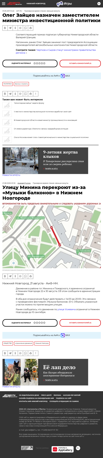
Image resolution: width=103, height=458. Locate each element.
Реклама (57, 395)
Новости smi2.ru (11, 175)
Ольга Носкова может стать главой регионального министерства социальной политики (51, 137)
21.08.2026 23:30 (8, 183)
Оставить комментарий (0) (80, 63)
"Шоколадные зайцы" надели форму (29, 103)
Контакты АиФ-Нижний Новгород (33, 401)
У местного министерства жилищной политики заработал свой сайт (42, 112)
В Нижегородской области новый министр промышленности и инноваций (45, 120)
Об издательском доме (29, 395)
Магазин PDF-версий (71, 395)
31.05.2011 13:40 (8, 11)
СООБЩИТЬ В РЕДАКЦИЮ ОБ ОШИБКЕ (64, 401)
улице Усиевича (66, 309)
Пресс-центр (46, 395)
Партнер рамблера (42, 448)
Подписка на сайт (63, 398)
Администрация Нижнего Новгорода (18, 270)
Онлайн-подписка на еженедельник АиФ (36, 398)
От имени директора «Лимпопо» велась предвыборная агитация (41, 129)
